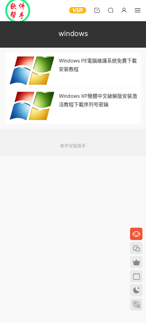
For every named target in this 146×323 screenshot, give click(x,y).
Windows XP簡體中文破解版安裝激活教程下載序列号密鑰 (98, 100)
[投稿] (97, 10)
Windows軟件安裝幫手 (17, 10)
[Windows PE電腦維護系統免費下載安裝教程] (32, 70)
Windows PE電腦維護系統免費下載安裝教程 (98, 65)
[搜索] (110, 10)
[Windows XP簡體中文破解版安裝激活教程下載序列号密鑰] (32, 106)
